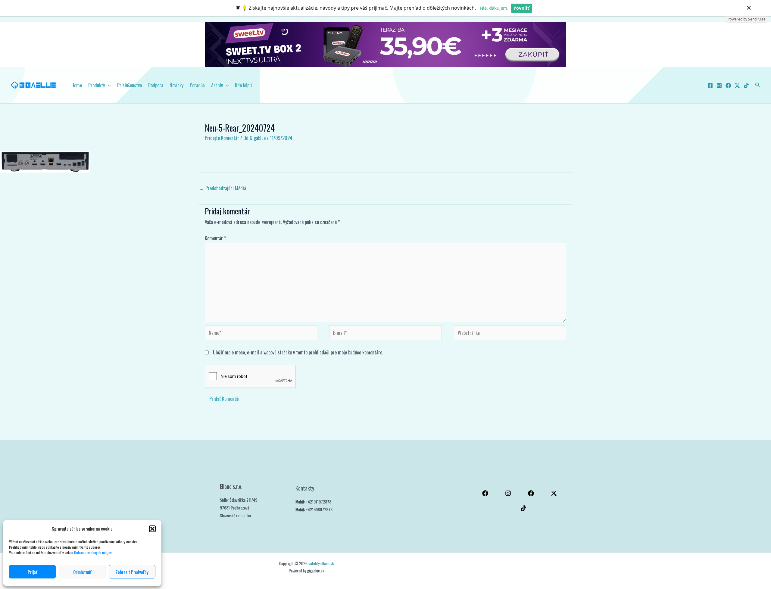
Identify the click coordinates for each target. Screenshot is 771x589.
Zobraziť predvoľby (132, 572)
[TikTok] (746, 85)
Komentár (215, 238)
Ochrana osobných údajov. (94, 552)
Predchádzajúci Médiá (222, 188)
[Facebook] (710, 85)
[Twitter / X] (737, 85)
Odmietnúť (82, 572)
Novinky (176, 85)
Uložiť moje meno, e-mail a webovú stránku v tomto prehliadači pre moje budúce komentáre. (298, 352)
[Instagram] (719, 85)
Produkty (96, 85)
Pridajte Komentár (222, 138)
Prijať (32, 572)
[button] (152, 529)
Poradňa (197, 85)
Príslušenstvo (129, 85)
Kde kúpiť (243, 85)
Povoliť (521, 8)
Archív (217, 85)
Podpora (155, 85)
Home (76, 85)
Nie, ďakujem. (494, 8)
